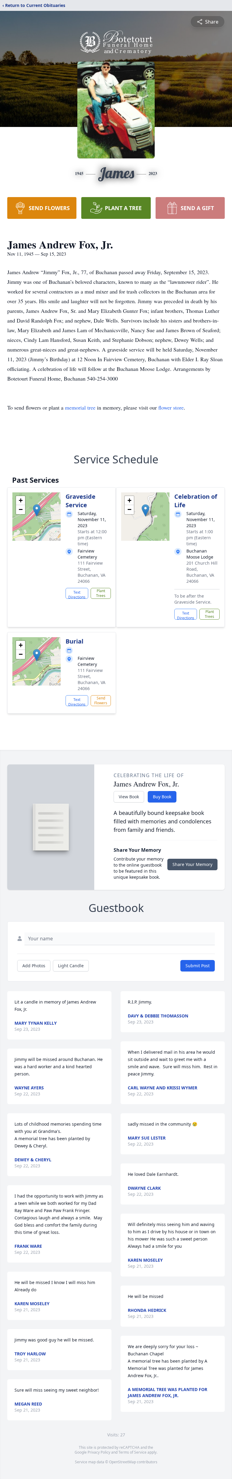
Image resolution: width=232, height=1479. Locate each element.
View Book (129, 797)
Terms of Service (132, 1452)
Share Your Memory (192, 864)
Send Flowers (100, 700)
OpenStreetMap (122, 1461)
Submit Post (197, 965)
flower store (171, 407)
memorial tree (80, 407)
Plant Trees (100, 593)
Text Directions (76, 594)
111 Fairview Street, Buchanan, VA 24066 (91, 572)
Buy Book (162, 797)
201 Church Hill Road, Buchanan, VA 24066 (202, 572)
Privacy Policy (99, 1452)
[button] (36, 510)
